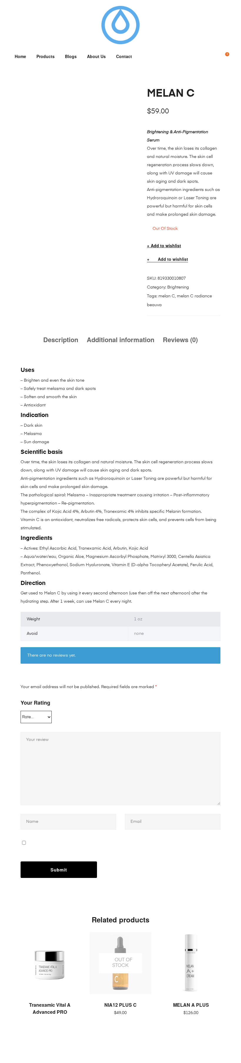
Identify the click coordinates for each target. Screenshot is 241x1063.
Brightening (178, 287)
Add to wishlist (166, 245)
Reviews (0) (180, 339)
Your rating (35, 702)
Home (20, 56)
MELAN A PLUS (191, 1004)
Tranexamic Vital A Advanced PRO (50, 1008)
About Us (96, 56)
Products (45, 56)
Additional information (120, 339)
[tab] (60, 339)
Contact (124, 56)
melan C (166, 296)
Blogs (71, 56)
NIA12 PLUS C (120, 1004)
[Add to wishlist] (73, 939)
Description (60, 339)
